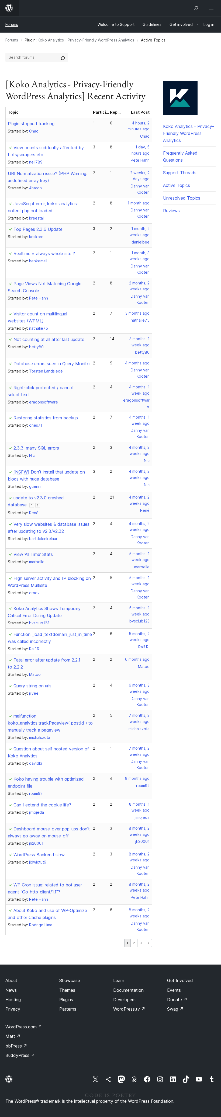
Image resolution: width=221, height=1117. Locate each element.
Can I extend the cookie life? (42, 805)
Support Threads (179, 172)
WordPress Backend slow (39, 854)
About (11, 980)
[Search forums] (63, 57)
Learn (118, 980)
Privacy (12, 1009)
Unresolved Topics (181, 198)
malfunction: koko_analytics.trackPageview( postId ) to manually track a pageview (50, 723)
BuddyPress (20, 1055)
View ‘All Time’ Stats (33, 554)
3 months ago (137, 313)
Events (174, 990)
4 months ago (137, 363)
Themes (67, 990)
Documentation (128, 990)
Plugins (66, 999)
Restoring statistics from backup (45, 417)
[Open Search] (196, 8)
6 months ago (137, 659)
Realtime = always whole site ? (44, 253)
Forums (11, 24)
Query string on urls (32, 685)
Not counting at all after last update (48, 339)
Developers (124, 999)
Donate (177, 999)
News (11, 990)
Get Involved (180, 980)
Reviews (171, 210)
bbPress (16, 1046)
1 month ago (138, 203)
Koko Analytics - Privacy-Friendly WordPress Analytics (86, 40)
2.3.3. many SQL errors (36, 448)
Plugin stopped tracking (31, 123)
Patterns (67, 1009)
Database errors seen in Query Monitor (52, 363)
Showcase (69, 980)
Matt (12, 1036)
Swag (175, 1009)
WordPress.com (23, 1026)
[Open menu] (212, 8)
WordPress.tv (129, 1009)
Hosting (13, 999)
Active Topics (176, 185)
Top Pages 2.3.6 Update (38, 229)
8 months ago (137, 778)
